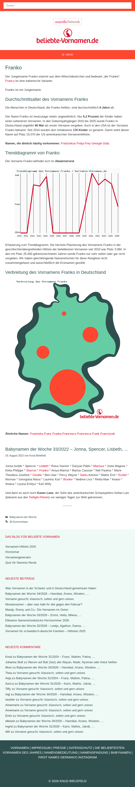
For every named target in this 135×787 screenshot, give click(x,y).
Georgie (97, 143)
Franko (44, 470)
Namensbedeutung (61, 752)
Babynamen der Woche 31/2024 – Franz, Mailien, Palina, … (56, 656)
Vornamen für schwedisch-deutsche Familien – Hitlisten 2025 (45, 631)
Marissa (98, 466)
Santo (84, 475)
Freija (80, 143)
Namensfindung (94, 752)
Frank (95, 433)
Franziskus (68, 143)
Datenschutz (80, 748)
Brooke (68, 479)
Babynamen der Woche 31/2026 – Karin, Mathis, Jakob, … (57, 683)
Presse (59, 748)
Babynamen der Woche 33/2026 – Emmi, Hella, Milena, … (43, 615)
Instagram (87, 757)
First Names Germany (57, 757)
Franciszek (107, 433)
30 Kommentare (18, 521)
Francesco (69, 433)
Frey (88, 143)
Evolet (122, 475)
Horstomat (12, 552)
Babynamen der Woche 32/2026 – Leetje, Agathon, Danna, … (45, 626)
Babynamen (121, 752)
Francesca (84, 433)
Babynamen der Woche (23, 516)
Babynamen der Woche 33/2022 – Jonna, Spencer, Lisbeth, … (66, 449)
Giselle (37, 475)
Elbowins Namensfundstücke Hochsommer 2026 (37, 620)
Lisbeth (43, 466)
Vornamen (20, 748)
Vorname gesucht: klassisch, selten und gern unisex (39, 599)
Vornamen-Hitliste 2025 (20, 546)
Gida (106, 143)
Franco (9, 81)
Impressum (41, 748)
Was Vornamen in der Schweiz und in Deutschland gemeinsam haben (50, 588)
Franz (48, 433)
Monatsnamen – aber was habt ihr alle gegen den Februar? (43, 604)
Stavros (31, 470)
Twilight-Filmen (39, 497)
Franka (57, 433)
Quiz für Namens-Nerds (21, 562)
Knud (8, 656)
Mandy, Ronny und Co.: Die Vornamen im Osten (36, 609)
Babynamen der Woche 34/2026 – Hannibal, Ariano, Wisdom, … (47, 593)
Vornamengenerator (18, 557)
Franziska (36, 433)
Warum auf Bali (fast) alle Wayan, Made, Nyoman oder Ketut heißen (72, 662)
